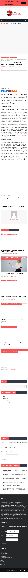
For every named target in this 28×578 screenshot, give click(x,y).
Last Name (3, 456)
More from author (14, 229)
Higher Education (5, 351)
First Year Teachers (14, 303)
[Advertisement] (14, 39)
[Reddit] (13, 91)
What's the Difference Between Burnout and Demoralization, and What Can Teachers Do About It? (15, 484)
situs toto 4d (2, 561)
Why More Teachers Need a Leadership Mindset (12, 320)
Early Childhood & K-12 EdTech (14, 350)
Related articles (5, 229)
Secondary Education (23, 257)
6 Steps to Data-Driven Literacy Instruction (13, 474)
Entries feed (5, 398)
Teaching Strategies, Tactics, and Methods (13, 259)
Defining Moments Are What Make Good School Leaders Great (12, 250)
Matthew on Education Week (11, 465)
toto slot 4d (2, 564)
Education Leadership (5, 57)
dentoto (1, 560)
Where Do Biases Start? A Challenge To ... (14, 206)
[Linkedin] (7, 91)
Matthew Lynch (4, 66)
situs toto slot (3, 563)
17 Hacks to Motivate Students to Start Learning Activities (12, 274)
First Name (3, 451)
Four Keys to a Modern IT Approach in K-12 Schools (14, 478)
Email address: (4, 447)
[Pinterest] (10, 91)
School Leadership (13, 57)
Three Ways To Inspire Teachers (11, 198)
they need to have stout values (16, 111)
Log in (4, 396)
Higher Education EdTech (13, 351)
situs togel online (3, 559)
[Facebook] (2, 91)
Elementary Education (14, 257)
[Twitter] (5, 91)
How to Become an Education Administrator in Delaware (13, 297)
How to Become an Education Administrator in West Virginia (13, 343)
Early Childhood (4, 350)
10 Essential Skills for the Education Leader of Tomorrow (14, 366)
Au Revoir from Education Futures (11, 470)
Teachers (3, 259)
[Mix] (15, 91)
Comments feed (6, 400)
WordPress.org (6, 402)
